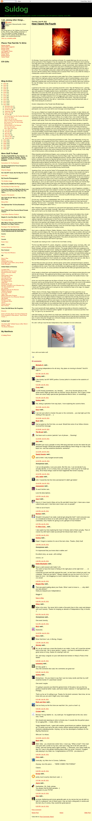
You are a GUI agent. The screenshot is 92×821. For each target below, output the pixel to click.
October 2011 (8, 109)
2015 (5, 97)
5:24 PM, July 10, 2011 (42, 793)
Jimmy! (3, 302)
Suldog (16, 9)
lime (37, 796)
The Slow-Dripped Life (7, 287)
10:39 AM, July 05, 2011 (42, 429)
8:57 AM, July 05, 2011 (42, 373)
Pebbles (3, 259)
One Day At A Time (6, 278)
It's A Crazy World (6, 292)
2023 (5, 83)
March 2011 (8, 135)
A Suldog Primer (6, 335)
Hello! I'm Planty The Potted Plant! (13, 120)
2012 (5, 103)
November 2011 (9, 108)
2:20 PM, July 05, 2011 (42, 544)
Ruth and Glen (41, 702)
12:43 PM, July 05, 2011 (43, 483)
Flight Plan (4, 282)
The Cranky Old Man (7, 220)
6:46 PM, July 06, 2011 (42, 754)
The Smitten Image (6, 181)
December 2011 (9, 106)
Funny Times (5, 54)
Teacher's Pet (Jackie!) (7, 195)
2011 (4, 104)
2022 (5, 85)
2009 (5, 142)
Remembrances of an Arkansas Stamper (12, 297)
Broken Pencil (5, 55)
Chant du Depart (6, 170)
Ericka (38, 774)
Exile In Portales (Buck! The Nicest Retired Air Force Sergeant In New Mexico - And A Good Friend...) (14, 315)
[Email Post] (33, 357)
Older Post (87, 812)
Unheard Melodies (6, 247)
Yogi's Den (4, 294)
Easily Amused (8, 123)
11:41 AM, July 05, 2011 (42, 451)
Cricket (38, 711)
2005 (5, 148)
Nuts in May (40, 598)
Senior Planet (5, 57)
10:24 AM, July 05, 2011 (42, 418)
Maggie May (40, 584)
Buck (37, 421)
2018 (5, 92)
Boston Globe (5, 48)
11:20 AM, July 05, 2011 (42, 438)
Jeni (37, 441)
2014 (5, 99)
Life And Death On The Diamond (12, 125)
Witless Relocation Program (9, 295)
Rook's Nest (4, 242)
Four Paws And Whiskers (8, 252)
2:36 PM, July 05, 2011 (42, 561)
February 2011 (8, 136)
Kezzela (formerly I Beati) (8, 272)
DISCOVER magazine (8, 47)
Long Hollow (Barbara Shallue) (10, 214)
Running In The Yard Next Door (10, 227)
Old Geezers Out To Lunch (9, 271)
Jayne (38, 783)
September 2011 (9, 111)
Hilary (38, 604)
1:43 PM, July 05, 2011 (42, 496)
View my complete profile (8, 38)
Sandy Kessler (41, 454)
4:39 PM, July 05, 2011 (42, 581)
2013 (5, 101)
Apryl (38, 499)
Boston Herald (5, 45)
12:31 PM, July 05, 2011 (43, 474)
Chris (38, 757)
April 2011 (7, 133)
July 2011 (7, 114)
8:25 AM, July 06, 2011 (42, 672)
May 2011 (7, 131)
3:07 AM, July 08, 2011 (42, 780)
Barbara (38, 514)
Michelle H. (40, 365)
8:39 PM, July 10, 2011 (42, 806)
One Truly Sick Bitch (9, 127)
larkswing (39, 663)
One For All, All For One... (11, 119)
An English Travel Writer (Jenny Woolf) (12, 262)
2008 (5, 143)
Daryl (38, 410)
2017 (5, 94)
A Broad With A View (7, 261)
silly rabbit (39, 476)
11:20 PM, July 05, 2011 (42, 633)
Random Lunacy (6, 299)
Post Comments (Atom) (47, 816)
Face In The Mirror (9, 117)
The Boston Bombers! (7, 326)
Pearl (2, 207)
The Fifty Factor (5, 276)
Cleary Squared (5, 304)
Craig (38, 387)
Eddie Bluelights (42, 564)
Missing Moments (6, 279)
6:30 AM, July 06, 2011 (42, 661)
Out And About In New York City (10, 186)
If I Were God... (41, 527)
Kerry (38, 636)
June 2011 (7, 130)
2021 (5, 87)
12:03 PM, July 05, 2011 (43, 461)
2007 (5, 145)
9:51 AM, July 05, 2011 (42, 397)
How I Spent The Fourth (44, 23)
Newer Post (35, 812)
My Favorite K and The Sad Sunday (13, 122)
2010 (5, 140)
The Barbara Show (6, 301)
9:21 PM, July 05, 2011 (42, 624)
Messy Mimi (4, 202)
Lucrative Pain (5, 269)
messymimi (40, 486)
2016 (5, 96)
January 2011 (8, 138)
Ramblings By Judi (6, 284)
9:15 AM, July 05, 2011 (42, 384)
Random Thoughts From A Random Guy (12, 285)
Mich (37, 626)
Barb (37, 740)
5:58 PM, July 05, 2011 (42, 601)
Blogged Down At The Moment (10, 289)
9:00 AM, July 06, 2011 (42, 708)
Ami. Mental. (4, 288)
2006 (5, 147)
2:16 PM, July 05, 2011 (42, 535)
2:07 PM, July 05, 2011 (42, 524)
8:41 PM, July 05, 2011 (42, 614)
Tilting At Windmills (6, 291)
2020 (5, 89)
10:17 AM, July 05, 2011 (42, 407)
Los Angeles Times (6, 51)
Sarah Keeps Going (6, 275)
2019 (5, 90)
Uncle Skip (4, 175)
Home (61, 812)
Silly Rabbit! (4, 298)
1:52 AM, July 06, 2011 (42, 642)
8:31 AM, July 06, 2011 (42, 699)
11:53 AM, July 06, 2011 (42, 738)
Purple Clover (5, 49)
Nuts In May (4, 258)
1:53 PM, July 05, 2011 (42, 511)
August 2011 (8, 113)
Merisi (3, 236)
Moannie (3, 311)
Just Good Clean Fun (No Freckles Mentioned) (16, 116)
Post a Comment (36, 809)
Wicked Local (5, 52)
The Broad (39, 432)
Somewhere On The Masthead (10, 163)
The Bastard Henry (6, 281)
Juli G (3, 274)
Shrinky (38, 645)
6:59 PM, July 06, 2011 (42, 771)
